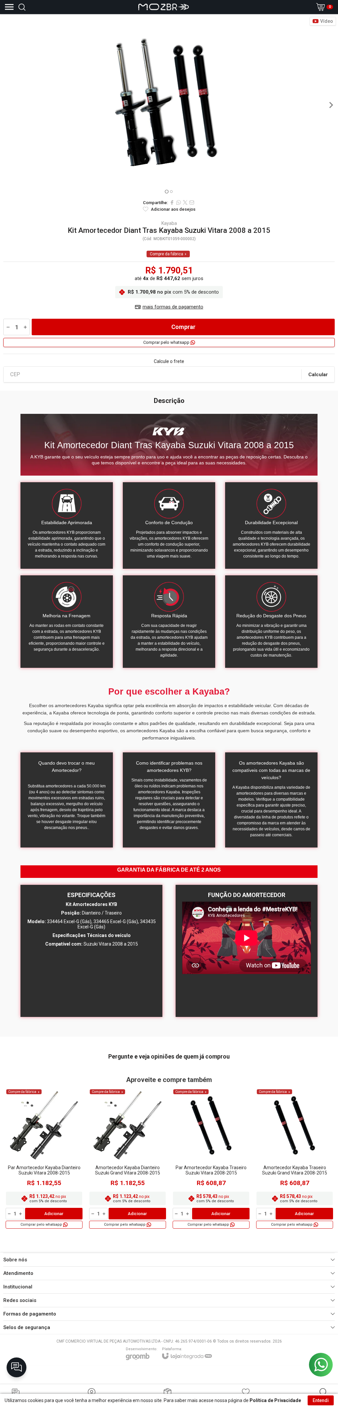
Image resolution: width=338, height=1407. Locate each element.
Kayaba (169, 223)
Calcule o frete (169, 361)
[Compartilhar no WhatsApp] (178, 202)
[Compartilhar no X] (185, 202)
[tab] (166, 191)
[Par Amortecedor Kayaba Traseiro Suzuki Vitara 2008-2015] (211, 1159)
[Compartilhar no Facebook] (172, 202)
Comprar (183, 326)
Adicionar (53, 1213)
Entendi (321, 1400)
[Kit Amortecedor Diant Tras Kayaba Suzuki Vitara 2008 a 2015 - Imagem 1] (169, 105)
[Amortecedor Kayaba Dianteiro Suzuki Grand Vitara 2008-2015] (127, 1159)
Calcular (318, 375)
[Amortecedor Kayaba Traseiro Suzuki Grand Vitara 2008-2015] (294, 1159)
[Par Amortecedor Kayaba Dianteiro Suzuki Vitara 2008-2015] (44, 1159)
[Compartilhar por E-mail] (191, 202)
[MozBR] (163, 7)
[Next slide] (330, 105)
